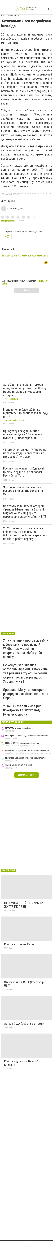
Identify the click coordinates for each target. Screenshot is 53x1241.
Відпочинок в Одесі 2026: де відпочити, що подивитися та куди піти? (25, 413)
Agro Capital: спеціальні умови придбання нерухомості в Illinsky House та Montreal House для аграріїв (24, 390)
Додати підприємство (26, 775)
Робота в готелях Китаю (19, 944)
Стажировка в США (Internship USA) (24, 984)
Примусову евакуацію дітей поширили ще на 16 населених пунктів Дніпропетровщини (23, 434)
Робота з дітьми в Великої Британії (21, 1063)
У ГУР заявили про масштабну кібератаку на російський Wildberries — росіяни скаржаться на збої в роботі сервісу (25, 533)
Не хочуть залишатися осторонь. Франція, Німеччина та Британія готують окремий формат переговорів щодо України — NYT (24, 511)
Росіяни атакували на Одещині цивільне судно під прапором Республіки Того (23, 472)
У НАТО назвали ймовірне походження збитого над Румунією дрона (22, 710)
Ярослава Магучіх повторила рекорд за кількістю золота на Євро (23, 490)
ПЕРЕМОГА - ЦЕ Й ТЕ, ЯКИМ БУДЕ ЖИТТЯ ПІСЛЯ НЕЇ (25, 904)
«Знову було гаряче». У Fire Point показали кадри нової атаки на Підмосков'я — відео (24, 453)
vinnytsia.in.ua (8, 201)
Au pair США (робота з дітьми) (24, 1023)
